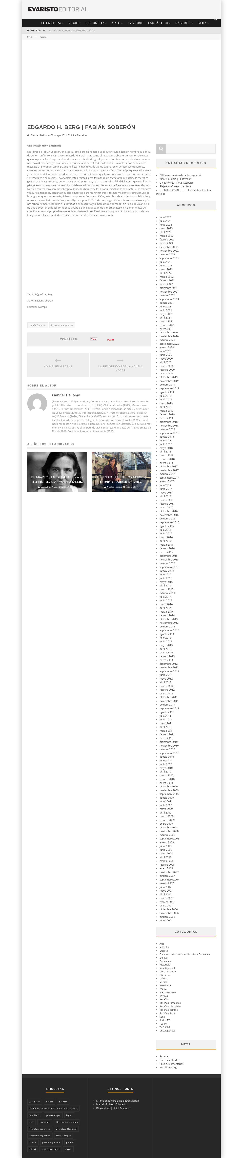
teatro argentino (50, 1149)
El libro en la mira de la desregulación (72, 31)
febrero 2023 (167, 239)
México (74, 23)
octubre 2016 (167, 518)
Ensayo (163, 957)
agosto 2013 (167, 634)
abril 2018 (165, 451)
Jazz (31, 1122)
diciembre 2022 (169, 247)
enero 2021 (166, 328)
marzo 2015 (167, 589)
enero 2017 (166, 507)
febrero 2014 (167, 615)
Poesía (33, 1142)
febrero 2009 (167, 820)
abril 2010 (165, 771)
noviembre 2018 (169, 425)
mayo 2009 (166, 808)
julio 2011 (165, 715)
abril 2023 (165, 232)
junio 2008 (166, 849)
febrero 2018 (167, 459)
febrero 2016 (167, 548)
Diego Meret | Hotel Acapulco (177, 182)
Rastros (183, 23)
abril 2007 (165, 894)
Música (163, 982)
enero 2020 (166, 373)
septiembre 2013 (169, 630)
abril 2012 (165, 682)
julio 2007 (165, 887)
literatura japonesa (39, 1128)
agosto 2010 (167, 756)
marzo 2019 (167, 410)
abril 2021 (165, 317)
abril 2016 (165, 540)
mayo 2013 (166, 645)
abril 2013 (165, 648)
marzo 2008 (167, 860)
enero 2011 (166, 738)
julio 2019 (165, 395)
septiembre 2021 (169, 299)
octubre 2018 (167, 429)
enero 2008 (166, 868)
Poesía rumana (168, 992)
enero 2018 (166, 462)
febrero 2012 (167, 689)
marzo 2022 (167, 276)
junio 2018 (166, 444)
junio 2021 (166, 310)
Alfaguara (34, 1101)
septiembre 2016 (169, 522)
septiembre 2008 (169, 838)
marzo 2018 (167, 455)
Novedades (166, 985)
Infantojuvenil (167, 968)
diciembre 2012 (169, 663)
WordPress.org (168, 1067)
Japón (69, 1115)
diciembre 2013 (169, 619)
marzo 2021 (167, 321)
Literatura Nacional (66, 1128)
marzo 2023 (167, 235)
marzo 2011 (167, 730)
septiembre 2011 (169, 708)
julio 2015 (165, 574)
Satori (32, 1149)
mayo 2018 (166, 448)
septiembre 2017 (169, 477)
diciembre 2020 (169, 332)
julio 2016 (165, 529)
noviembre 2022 (169, 250)
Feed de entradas (169, 1060)
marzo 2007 (167, 898)
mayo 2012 (166, 678)
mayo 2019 (166, 403)
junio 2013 (166, 641)
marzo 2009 (167, 816)
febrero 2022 (167, 280)
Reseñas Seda (167, 1013)
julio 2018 (165, 440)
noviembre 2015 (169, 559)
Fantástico (158, 23)
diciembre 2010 (169, 741)
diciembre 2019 (169, 377)
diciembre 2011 (169, 697)
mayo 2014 (166, 604)
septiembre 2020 (169, 343)
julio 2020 (165, 351)
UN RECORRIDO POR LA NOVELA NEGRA (120, 368)
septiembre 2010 (169, 753)
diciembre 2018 (169, 421)
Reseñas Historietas (170, 1006)
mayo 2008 (166, 853)
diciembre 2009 (169, 786)
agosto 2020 (167, 347)
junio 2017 (166, 488)
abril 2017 (165, 496)
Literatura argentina (62, 325)
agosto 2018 (167, 436)
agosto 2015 (167, 570)
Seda (202, 23)
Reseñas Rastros (169, 1009)
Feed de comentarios (171, 1063)
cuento (49, 1101)
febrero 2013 (167, 656)
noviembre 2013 (169, 622)
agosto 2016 (167, 526)
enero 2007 (166, 905)
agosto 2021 (167, 302)
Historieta (95, 23)
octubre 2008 (167, 834)
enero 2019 (166, 418)
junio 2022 (166, 265)
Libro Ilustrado (168, 971)
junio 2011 (166, 719)
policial (70, 1142)
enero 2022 (166, 284)
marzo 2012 (167, 686)
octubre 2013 (167, 626)
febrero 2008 (167, 864)
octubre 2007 (167, 875)
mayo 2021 (166, 314)
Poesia (163, 988)
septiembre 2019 (169, 388)
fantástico (34, 1115)
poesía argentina (51, 1142)
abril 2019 (165, 406)
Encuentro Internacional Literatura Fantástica (185, 954)
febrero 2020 (167, 369)
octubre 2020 (167, 340)
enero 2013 (166, 660)
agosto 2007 (167, 883)
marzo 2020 (167, 366)
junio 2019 (166, 399)
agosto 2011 (167, 712)
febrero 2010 (167, 779)
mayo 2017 (166, 492)
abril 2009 (165, 812)
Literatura (51, 23)
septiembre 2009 (169, 793)
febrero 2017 (167, 503)
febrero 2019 (167, 414)
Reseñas (82, 135)
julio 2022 (165, 261)
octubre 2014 (167, 593)
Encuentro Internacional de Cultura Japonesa (53, 1108)
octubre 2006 (167, 916)
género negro (53, 1115)
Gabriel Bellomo (40, 135)
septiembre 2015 (169, 567)
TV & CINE (135, 23)
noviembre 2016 (169, 514)
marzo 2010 (167, 775)
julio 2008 (165, 846)
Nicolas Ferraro (114, 487)
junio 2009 (166, 805)
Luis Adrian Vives (49, 487)
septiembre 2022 (169, 258)
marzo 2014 (167, 611)
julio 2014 (165, 596)
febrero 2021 (167, 325)
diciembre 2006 (169, 909)
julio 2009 (165, 801)
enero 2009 (166, 823)
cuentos (63, 1101)
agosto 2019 (167, 392)
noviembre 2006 (169, 913)
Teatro (163, 1023)
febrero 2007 (167, 901)
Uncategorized (168, 1030)
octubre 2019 (167, 384)
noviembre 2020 (169, 336)
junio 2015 (166, 578)
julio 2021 (165, 306)
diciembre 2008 (169, 827)
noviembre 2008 (169, 831)
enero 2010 (166, 782)
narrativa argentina (39, 1135)
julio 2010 (165, 760)
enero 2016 (166, 552)
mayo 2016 (166, 537)
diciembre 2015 (169, 555)
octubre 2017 (167, 473)
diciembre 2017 (169, 466)
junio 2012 (166, 674)
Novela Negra (63, 1135)
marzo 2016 (167, 544)
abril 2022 (165, 273)
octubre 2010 (167, 749)
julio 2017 (165, 485)
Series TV (165, 1020)
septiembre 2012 (169, 671)
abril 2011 (165, 727)
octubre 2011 (167, 704)
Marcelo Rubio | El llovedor (175, 178)
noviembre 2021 (169, 291)
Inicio (29, 36)
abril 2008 (165, 857)
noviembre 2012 (169, 667)
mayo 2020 (166, 358)
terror (68, 1149)
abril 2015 (165, 585)
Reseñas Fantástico (170, 1002)
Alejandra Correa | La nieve (175, 186)
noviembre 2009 (169, 790)
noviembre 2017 (169, 470)
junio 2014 (166, 600)
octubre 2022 (167, 254)
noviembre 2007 (169, 872)
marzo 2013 (167, 652)
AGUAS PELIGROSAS (58, 366)
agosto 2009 (167, 797)
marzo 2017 (167, 500)
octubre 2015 (167, 563)
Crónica (164, 950)
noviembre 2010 (169, 745)
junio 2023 (166, 224)
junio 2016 (166, 533)
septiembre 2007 (169, 879)
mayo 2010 (166, 768)
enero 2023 (166, 243)
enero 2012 (166, 693)
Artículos (164, 947)
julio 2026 (165, 217)
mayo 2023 (166, 228)
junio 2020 (166, 354)
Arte (116, 23)
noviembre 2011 (169, 701)
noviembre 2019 (169, 381)
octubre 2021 (167, 295)
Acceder (164, 1056)
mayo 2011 (166, 723)
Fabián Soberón (37, 325)
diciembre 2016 (169, 511)
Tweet (110, 339)
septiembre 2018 (169, 433)
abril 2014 (165, 607)
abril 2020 (165, 362)
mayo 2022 (166, 269)
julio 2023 (165, 220)
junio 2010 (166, 764)
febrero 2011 (167, 734)
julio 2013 (165, 637)
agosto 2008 (167, 842)
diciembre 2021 (169, 287)
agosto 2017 (167, 481)
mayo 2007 (166, 890)
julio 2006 (165, 920)
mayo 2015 (166, 581)
